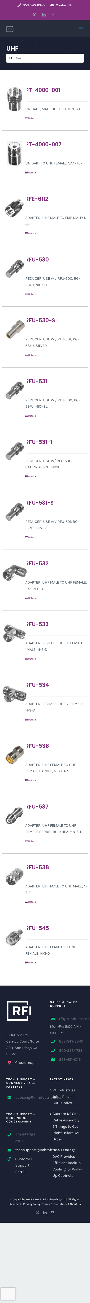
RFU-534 (37, 685)
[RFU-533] (12, 633)
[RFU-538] (12, 876)
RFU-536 (37, 746)
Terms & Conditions (55, 1204)
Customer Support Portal (23, 1165)
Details (32, 118)
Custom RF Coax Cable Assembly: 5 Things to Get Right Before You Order (67, 1126)
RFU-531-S (39, 503)
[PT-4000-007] (12, 153)
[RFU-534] (12, 694)
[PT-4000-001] (12, 99)
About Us (75, 1204)
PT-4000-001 (42, 90)
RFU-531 (36, 381)
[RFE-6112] (12, 208)
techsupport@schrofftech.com (27, 1150)
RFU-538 (37, 867)
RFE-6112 (36, 199)
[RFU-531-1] (12, 451)
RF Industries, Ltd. (54, 1199)
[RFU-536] (12, 755)
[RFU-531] (12, 390)
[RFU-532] (12, 572)
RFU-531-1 (38, 442)
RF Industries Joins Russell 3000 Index (64, 1096)
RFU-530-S (40, 320)
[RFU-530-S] (12, 329)
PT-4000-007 (43, 144)
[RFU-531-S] (12, 511)
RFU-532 (37, 563)
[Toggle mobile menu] (81, 29)
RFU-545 (37, 928)
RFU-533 (37, 624)
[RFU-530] (12, 268)
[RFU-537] (12, 815)
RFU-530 (37, 259)
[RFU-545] (12, 937)
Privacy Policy (31, 1204)
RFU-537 (37, 806)
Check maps (25, 1062)
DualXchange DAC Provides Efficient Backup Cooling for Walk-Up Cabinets (67, 1163)
